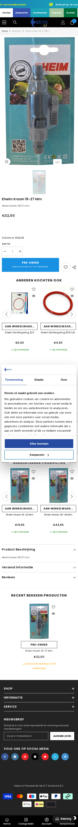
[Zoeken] (15, 22)
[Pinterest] (25, 756)
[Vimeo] (65, 756)
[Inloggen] (63, 22)
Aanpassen (37, 454)
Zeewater (21, 12)
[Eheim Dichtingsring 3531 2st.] (58, 303)
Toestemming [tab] (14, 379)
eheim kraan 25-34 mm (58, 514)
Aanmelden (62, 736)
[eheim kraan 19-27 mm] (39, 621)
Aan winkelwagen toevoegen (21, 326)
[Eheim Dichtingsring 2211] (19, 303)
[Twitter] (55, 756)
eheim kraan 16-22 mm (19, 514)
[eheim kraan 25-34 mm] (58, 485)
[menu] (4, 22)
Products (16, 31)
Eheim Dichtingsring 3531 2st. (58, 332)
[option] (39, 101)
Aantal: (6, 243)
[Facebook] (5, 756)
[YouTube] (45, 756)
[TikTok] (35, 756)
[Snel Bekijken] (34, 296)
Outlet (70, 12)
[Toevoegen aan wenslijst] (65, 267)
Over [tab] (64, 379)
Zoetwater (40, 12)
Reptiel (56, 12)
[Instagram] (15, 756)
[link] (46, 821)
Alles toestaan (39, 443)
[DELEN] (73, 267)
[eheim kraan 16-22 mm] (19, 485)
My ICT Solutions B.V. (51, 785)
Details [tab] (39, 379)
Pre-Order (30, 264)
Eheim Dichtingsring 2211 (19, 332)
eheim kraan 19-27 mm (39, 650)
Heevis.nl (19, 785)
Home (6, 12)
